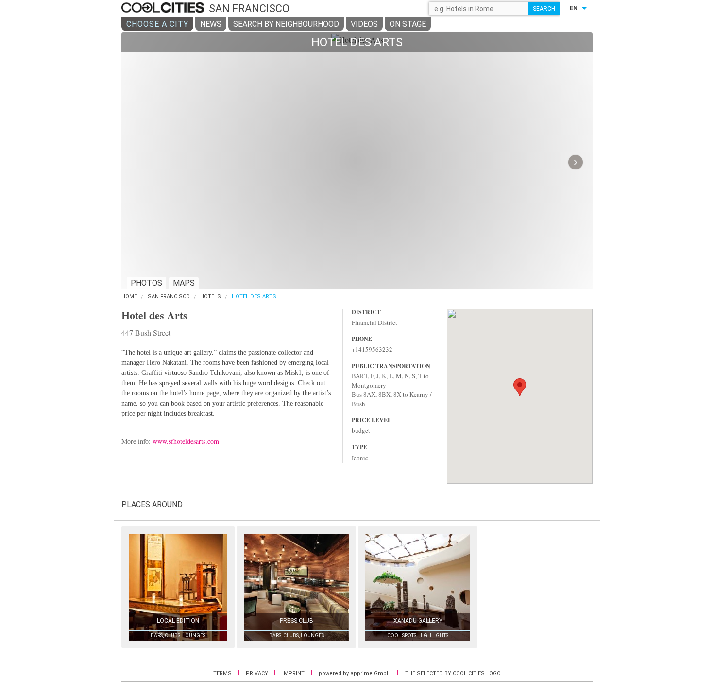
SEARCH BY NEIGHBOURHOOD (286, 24)
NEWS (210, 24)
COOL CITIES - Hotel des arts (163, 8)
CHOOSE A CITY (157, 24)
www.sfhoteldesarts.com (186, 441)
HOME (129, 296)
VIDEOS (364, 24)
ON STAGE (408, 24)
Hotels (210, 296)
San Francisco (169, 296)
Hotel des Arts (254, 296)
